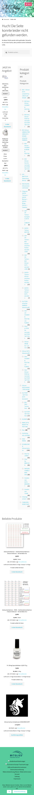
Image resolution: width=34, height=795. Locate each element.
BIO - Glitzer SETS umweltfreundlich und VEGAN (26, 94)
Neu (23, 430)
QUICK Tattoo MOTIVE (26, 230)
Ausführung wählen (17, 735)
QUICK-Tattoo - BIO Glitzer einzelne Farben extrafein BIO (27, 243)
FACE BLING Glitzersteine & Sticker (25, 186)
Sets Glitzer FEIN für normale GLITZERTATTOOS (27, 376)
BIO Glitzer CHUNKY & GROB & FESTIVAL (26, 149)
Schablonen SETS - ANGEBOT (27, 482)
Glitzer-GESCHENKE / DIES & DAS (26, 387)
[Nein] (32, 789)
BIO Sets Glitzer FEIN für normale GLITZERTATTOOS (27, 121)
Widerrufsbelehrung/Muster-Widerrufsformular (17, 772)
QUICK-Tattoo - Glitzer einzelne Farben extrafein (27, 278)
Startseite (6, 19)
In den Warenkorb (7, 125)
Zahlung (17, 776)
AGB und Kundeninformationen (17, 767)
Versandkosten (23, 562)
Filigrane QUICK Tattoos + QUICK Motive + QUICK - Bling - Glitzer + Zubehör (25, 199)
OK (9, 791)
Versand (17, 774)
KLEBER (24, 419)
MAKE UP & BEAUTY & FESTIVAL (25, 424)
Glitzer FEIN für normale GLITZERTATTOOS (27, 332)
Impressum (17, 779)
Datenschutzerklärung (17, 769)
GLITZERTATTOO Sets (27, 414)
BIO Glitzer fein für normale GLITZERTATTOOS (27, 165)
